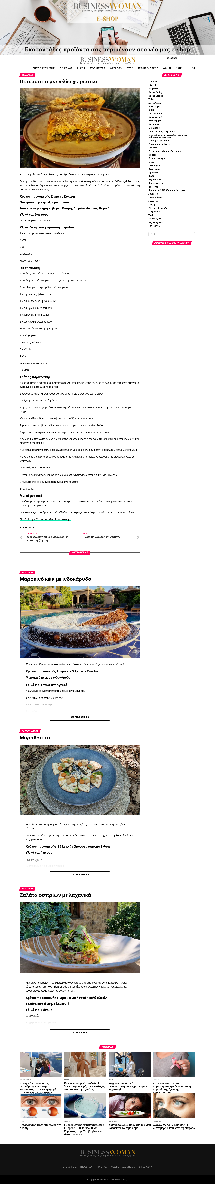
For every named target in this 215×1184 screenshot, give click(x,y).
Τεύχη (151, 204)
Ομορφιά (153, 172)
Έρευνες (152, 148)
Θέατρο (152, 155)
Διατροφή (153, 124)
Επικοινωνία (145, 1166)
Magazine (167, 67)
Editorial (152, 81)
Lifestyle (81, 67)
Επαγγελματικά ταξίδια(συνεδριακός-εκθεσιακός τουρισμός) (168, 136)
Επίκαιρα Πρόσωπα (158, 140)
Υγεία (130, 67)
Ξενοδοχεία (154, 165)
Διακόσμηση (155, 121)
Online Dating (155, 92)
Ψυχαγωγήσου (155, 222)
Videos (151, 99)
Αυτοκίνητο (154, 106)
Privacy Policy (86, 1166)
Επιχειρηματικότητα (44, 67)
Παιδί (151, 176)
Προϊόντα (153, 187)
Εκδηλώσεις (155, 128)
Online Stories (155, 96)
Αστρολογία (154, 103)
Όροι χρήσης (70, 1166)
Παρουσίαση (154, 180)
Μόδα (151, 162)
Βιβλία (151, 110)
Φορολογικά (154, 219)
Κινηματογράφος (157, 158)
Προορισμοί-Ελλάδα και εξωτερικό (167, 190)
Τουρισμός (66, 67)
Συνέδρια (153, 194)
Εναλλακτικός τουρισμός (161, 131)
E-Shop (179, 67)
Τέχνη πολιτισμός (148, 67)
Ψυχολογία (154, 226)
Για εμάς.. (102, 1166)
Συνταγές (153, 201)
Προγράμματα (155, 183)
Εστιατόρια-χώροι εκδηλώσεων (165, 151)
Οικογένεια (116, 67)
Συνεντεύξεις (97, 67)
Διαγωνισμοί (155, 117)
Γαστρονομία (155, 113)
